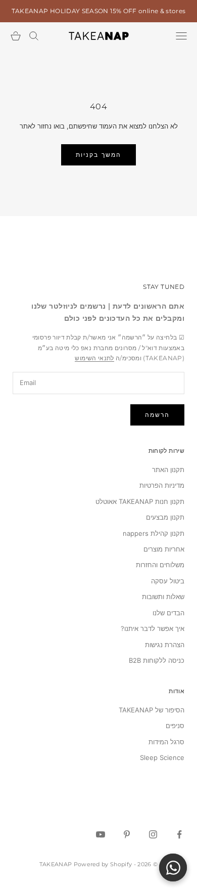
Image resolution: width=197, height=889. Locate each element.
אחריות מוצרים (163, 549)
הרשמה (157, 414)
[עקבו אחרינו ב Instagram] (153, 834)
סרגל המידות (166, 742)
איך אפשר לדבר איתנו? (152, 628)
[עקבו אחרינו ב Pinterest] (127, 834)
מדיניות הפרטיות (161, 485)
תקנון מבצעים (165, 517)
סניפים (175, 726)
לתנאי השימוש (94, 358)
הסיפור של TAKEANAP (151, 710)
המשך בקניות (98, 154)
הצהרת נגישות (164, 645)
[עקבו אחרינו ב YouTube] (100, 834)
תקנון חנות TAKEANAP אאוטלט (139, 501)
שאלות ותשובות (163, 596)
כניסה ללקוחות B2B (156, 660)
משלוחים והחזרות (160, 565)
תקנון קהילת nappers (153, 533)
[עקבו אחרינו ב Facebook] (179, 834)
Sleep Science (162, 757)
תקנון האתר (168, 469)
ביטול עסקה (167, 581)
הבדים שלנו (168, 613)
